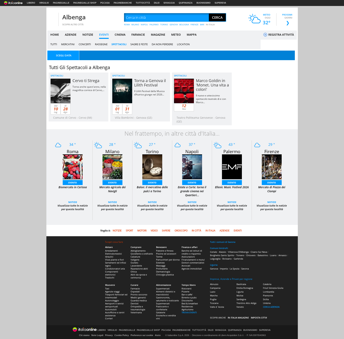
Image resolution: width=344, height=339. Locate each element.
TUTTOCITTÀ (143, 3)
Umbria (267, 303)
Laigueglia (215, 258)
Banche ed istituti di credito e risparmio (192, 252)
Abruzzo (214, 284)
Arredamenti (111, 250)
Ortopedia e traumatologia (138, 308)
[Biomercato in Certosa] (73, 166)
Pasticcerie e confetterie (162, 308)
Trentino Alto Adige (246, 303)
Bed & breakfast (190, 303)
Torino (152, 151)
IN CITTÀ (196, 230)
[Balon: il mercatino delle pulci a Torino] (152, 166)
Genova (214, 268)
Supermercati (163, 288)
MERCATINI (68, 44)
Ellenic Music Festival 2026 (232, 187)
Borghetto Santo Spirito (222, 255)
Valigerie (135, 259)
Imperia (224, 268)
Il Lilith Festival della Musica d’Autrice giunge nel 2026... (149, 92)
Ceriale (213, 251)
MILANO (135, 24)
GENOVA (174, 24)
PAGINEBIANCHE (123, 3)
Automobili (111, 309)
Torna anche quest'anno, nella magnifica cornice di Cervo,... (89, 88)
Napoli (192, 151)
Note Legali (97, 335)
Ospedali (135, 291)
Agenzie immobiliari (192, 268)
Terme (159, 256)
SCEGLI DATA (63, 55)
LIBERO (31, 3)
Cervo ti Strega (85, 80)
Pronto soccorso (139, 294)
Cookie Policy (121, 335)
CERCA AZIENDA (271, 306)
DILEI (156, 3)
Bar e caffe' (187, 294)
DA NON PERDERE (162, 44)
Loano (273, 255)
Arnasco (283, 255)
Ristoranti (187, 288)
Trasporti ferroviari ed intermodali (116, 296)
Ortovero (251, 255)
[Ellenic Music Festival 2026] (232, 166)
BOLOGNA (184, 24)
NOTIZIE (87, 34)
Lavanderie (136, 265)
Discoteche (187, 300)
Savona (245, 268)
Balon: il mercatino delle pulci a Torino (152, 189)
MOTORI (142, 230)
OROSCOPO (181, 230)
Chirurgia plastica (165, 274)
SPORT (129, 230)
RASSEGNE (101, 44)
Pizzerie (185, 291)
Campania (215, 287)
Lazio (212, 291)
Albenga (74, 17)
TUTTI (53, 44)
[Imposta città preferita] (52, 18)
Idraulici (109, 256)
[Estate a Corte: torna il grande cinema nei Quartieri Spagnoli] (192, 166)
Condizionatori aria (115, 268)
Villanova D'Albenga (238, 251)
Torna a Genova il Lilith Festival (150, 83)
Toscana (214, 303)
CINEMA (120, 34)
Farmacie (135, 288)
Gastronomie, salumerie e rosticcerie (167, 299)
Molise (239, 295)
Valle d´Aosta (217, 306)
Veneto (240, 306)
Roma (72, 151)
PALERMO (154, 24)
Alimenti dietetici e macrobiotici (165, 293)
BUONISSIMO (203, 3)
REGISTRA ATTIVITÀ (281, 34)
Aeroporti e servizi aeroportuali (114, 305)
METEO (176, 34)
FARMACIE (138, 34)
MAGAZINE (158, 34)
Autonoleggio (112, 300)
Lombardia (268, 291)
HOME (54, 34)
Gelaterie (160, 312)
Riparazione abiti (139, 268)
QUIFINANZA (186, 3)
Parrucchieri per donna (168, 259)
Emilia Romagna (244, 287)
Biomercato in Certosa (73, 187)
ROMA (127, 24)
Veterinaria (136, 312)
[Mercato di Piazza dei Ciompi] (272, 166)
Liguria (239, 291)
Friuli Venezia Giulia (273, 287)
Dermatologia (163, 271)
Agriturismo (188, 309)
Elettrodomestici (113, 253)
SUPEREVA (220, 3)
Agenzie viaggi (112, 291)
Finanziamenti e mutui (193, 259)
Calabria (267, 284)
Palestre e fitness (164, 250)
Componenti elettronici (111, 273)
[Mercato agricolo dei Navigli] (112, 166)
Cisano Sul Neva (259, 251)
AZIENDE (70, 34)
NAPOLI (144, 24)
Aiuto (158, 335)
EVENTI (104, 34)
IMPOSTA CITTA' (259, 317)
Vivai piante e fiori (114, 259)
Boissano (227, 258)
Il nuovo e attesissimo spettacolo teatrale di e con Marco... (211, 99)
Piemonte (268, 295)
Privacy (109, 335)
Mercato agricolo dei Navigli (112, 189)
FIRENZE (194, 24)
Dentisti (135, 303)
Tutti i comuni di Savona (222, 241)
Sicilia (266, 299)
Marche (214, 295)
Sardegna (241, 299)
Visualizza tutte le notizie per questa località (73, 207)
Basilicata (241, 284)
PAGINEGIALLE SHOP (84, 3)
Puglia (213, 299)
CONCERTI (85, 44)
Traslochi (109, 277)
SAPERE (166, 230)
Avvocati (186, 265)
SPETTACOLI (118, 44)
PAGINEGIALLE (61, 3)
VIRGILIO (44, 3)
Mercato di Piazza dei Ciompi (271, 189)
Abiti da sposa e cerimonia (139, 276)
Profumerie (162, 268)
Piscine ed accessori (166, 253)
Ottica (134, 271)
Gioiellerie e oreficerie (142, 253)
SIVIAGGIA (169, 3)
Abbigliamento (138, 250)
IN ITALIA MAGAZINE (238, 317)
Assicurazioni (188, 256)
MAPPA (191, 34)
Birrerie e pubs (189, 297)
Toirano (240, 255)
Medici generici (138, 297)
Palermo (231, 151)
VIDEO (154, 230)
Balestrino (263, 255)
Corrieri (109, 318)
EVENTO (72, 182)
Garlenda (238, 258)
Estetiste (160, 262)
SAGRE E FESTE (139, 44)
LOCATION (183, 44)
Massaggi (160, 265)
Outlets (134, 262)
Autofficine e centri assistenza (114, 314)
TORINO (164, 24)
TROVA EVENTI (189, 312)
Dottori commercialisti (193, 262)
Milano (112, 151)
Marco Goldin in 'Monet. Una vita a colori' (212, 85)
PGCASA (105, 3)
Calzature (135, 256)
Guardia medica (139, 300)
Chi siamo (84, 335)
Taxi (107, 288)
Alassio (222, 251)
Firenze (271, 151)
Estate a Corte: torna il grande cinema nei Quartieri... (192, 191)
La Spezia (234, 268)
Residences (187, 306)
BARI (202, 24)
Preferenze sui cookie (142, 335)
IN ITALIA (210, 24)
